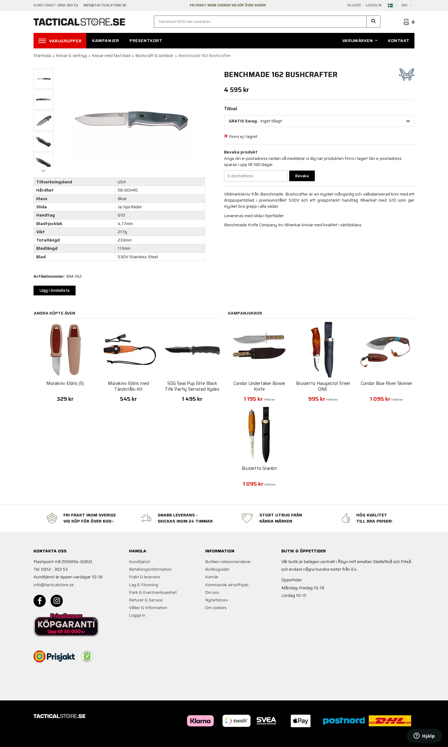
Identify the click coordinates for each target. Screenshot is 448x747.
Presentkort (146, 40)
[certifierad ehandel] (87, 656)
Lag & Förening (143, 584)
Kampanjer (105, 40)
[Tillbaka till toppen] (406, 738)
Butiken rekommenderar (228, 561)
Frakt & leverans (144, 576)
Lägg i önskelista (54, 290)
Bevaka (302, 176)
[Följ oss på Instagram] (57, 601)
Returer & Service (146, 600)
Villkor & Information (148, 607)
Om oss (212, 592)
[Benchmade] (406, 74)
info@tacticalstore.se (54, 584)
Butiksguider (217, 569)
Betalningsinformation (150, 569)
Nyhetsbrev (216, 600)
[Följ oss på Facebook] (40, 601)
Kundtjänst (139, 561)
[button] (373, 22)
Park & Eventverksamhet (153, 592)
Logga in (374, 5)
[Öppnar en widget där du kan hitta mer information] (424, 736)
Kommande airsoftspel (226, 584)
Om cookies (216, 607)
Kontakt (399, 40)
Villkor (354, 5)
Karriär (212, 576)
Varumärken (357, 40)
